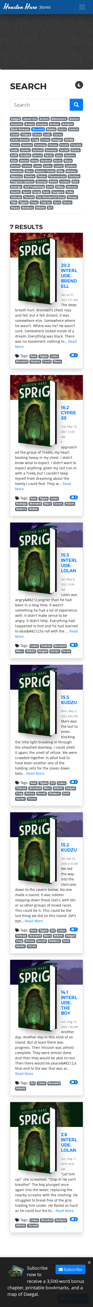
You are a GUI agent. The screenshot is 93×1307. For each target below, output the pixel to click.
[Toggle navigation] (82, 7)
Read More (35, 773)
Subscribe (72, 1269)
